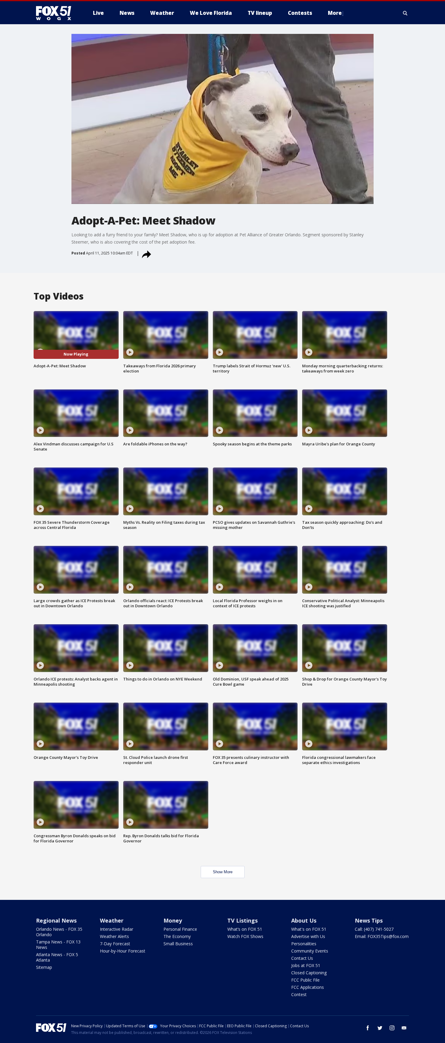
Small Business (178, 943)
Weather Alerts (114, 936)
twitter (380, 1028)
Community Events (309, 951)
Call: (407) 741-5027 (374, 929)
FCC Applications (307, 987)
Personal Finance (180, 929)
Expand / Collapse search (405, 13)
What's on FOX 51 (308, 929)
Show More (222, 872)
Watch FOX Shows (245, 936)
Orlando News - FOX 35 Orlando (59, 931)
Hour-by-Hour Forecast (122, 951)
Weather (112, 920)
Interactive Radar (116, 929)
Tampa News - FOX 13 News (58, 944)
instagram (392, 1028)
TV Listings (242, 920)
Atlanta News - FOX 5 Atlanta (57, 957)
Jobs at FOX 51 (305, 965)
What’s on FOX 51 (244, 929)
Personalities (303, 943)
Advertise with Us (308, 936)
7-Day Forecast (115, 943)
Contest (299, 994)
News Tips (369, 920)
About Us (303, 920)
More (335, 12)
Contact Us (302, 958)
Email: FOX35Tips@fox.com (382, 936)
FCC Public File (305, 980)
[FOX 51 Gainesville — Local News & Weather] (56, 13)
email (404, 1028)
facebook (368, 1028)
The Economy (177, 936)
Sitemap (44, 967)
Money (172, 920)
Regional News (56, 920)
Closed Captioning (309, 973)
